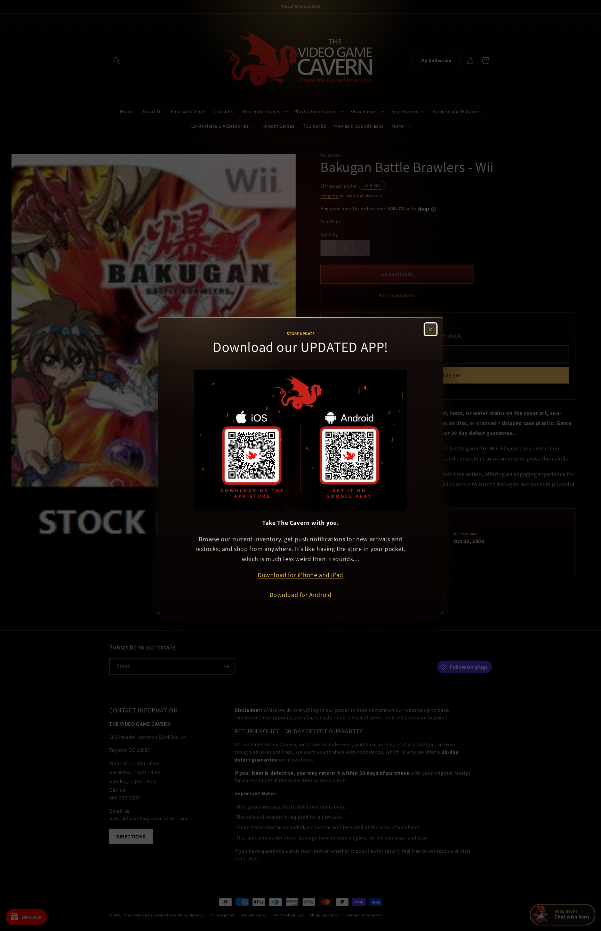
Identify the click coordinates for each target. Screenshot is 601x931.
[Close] (430, 329)
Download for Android (301, 595)
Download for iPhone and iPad (300, 575)
